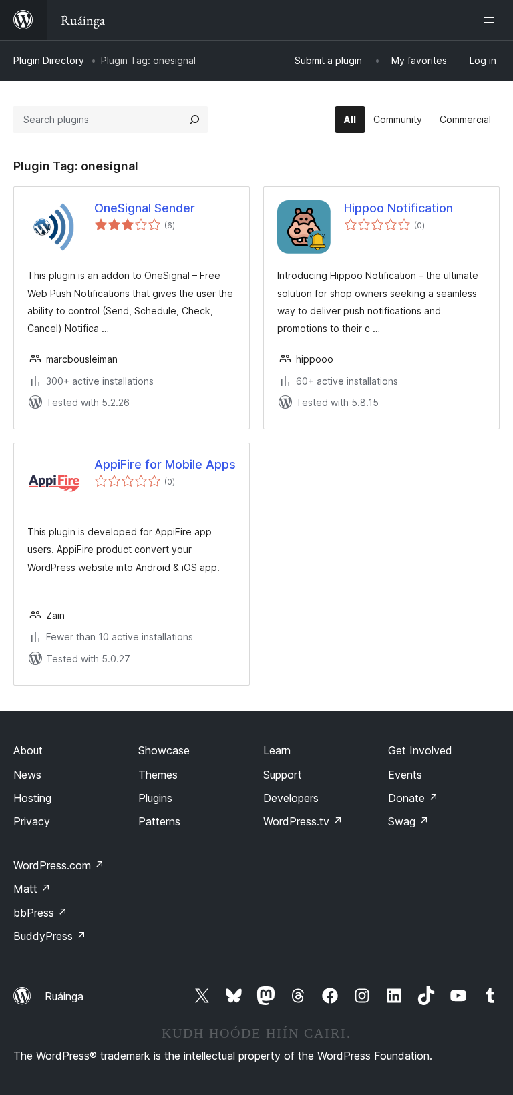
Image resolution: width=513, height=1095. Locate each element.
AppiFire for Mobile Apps (165, 464)
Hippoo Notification (398, 208)
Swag (408, 821)
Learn (277, 750)
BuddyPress (49, 936)
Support (282, 774)
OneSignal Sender (144, 208)
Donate (413, 798)
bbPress (40, 912)
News (27, 774)
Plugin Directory (48, 60)
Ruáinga (64, 996)
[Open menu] (491, 20)
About (28, 750)
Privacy (31, 821)
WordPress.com (58, 865)
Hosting (32, 798)
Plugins (155, 798)
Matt (32, 888)
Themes (158, 774)
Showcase (164, 750)
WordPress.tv (303, 821)
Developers (291, 798)
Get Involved (420, 750)
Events (405, 774)
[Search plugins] (194, 119)
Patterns (159, 821)
